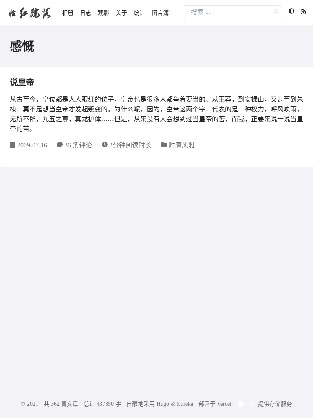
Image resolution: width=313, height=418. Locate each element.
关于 (121, 13)
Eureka (185, 404)
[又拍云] (247, 404)
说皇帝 (22, 82)
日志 (85, 13)
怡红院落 (29, 12)
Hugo (162, 404)
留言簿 (160, 13)
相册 (67, 13)
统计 (139, 13)
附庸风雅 (182, 145)
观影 (103, 13)
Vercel (224, 404)
